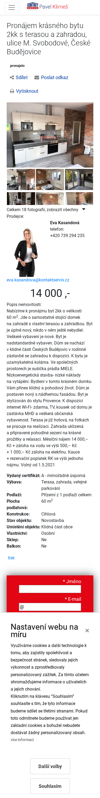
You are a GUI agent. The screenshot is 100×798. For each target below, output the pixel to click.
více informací (22, 740)
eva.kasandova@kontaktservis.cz (38, 279)
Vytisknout (27, 91)
